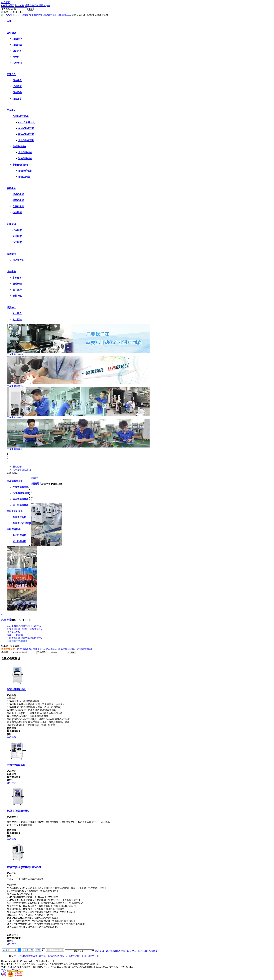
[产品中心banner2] (78, 415)
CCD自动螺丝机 (26, 122)
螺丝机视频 (18, 200)
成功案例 (11, 254)
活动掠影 (17, 86)
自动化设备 (18, 260)
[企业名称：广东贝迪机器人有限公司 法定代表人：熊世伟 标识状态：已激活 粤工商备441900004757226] (15, 976)
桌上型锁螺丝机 (26, 140)
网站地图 (39, 5)
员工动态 (17, 242)
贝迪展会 (17, 92)
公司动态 (17, 236)
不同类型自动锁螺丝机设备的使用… (25, 638)
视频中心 (11, 188)
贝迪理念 (17, 80)
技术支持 (17, 289)
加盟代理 (17, 283)
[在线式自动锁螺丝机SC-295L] (17, 862)
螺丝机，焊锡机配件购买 (51, 956)
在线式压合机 (19, 517)
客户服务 (17, 277)
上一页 (13, 950)
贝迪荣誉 (17, 51)
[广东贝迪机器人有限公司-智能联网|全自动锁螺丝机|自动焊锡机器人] (36, 15)
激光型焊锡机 (25, 158)
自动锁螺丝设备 (21, 116)
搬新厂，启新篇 (15, 635)
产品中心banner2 (15, 417)
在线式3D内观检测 (22, 523)
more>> (35, 478)
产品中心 (11, 110)
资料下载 (17, 295)
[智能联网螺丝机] (17, 684)
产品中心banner (14, 449)
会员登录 (5, 2)
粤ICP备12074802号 (11, 970)
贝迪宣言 (17, 98)
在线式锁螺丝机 (26, 128)
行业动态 (17, 230)
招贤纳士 (11, 307)
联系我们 (29, 5)
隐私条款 (120, 950)
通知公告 (17, 466)
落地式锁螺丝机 (26, 134)
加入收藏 (19, 5)
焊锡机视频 (18, 194)
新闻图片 (36, 483)
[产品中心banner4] (78, 352)
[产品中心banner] (78, 446)
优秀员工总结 (14, 632)
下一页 (29, 950)
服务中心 (11, 271)
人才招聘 (17, 319)
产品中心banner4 (15, 354)
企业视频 (17, 212)
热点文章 (6, 619)
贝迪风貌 (17, 44)
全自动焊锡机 (72, 956)
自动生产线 (24, 176)
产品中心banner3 (15, 385)
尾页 (38, 950)
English (47, 5)
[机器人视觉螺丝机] (17, 805)
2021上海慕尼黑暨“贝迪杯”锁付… (24, 626)
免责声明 (131, 950)
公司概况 (11, 32)
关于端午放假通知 (22, 469)
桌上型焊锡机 (25, 152)
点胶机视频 (18, 206)
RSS (3, 5)
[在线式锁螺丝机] (17, 760)
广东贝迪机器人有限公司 (29, 649)
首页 (9, 21)
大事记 (16, 57)
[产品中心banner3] (78, 383)
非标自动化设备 (21, 164)
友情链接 (153, 950)
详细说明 (11, 737)
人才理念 (17, 313)
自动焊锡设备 (19, 146)
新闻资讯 (11, 224)
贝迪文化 (11, 74)
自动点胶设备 (25, 170)
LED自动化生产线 (90, 956)
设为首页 (9, 5)
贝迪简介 (17, 38)
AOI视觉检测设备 (29, 956)
